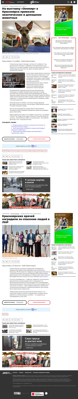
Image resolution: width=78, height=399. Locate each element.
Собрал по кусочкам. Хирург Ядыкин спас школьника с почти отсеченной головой (67, 76)
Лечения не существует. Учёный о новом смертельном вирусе (66, 252)
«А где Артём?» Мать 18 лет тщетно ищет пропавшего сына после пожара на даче (66, 263)
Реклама (21, 372)
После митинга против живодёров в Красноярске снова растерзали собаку (40, 163)
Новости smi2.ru (7, 209)
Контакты (15, 372)
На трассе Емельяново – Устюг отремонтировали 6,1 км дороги (40, 326)
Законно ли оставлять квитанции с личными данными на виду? (64, 60)
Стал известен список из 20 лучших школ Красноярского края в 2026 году (64, 54)
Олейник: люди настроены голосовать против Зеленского (65, 115)
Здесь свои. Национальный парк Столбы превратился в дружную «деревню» (63, 66)
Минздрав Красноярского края (9, 258)
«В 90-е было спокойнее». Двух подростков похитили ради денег (66, 257)
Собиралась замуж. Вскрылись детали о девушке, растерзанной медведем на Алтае (66, 268)
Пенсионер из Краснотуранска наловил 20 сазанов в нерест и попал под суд (16, 326)
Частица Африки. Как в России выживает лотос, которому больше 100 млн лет (66, 101)
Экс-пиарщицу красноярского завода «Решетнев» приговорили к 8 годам (63, 48)
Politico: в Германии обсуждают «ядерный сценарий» (65, 125)
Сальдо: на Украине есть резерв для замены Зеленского (66, 120)
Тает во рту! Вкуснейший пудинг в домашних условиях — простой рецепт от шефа (66, 86)
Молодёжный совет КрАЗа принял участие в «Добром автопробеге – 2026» (15, 331)
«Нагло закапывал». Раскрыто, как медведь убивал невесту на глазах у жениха (66, 248)
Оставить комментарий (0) (39, 139)
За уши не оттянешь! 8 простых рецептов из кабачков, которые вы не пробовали (67, 273)
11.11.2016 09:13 (5, 6)
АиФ (48, 53)
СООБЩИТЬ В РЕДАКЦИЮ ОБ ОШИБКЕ (41, 372)
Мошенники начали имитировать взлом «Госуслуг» (66, 110)
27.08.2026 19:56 (5, 213)
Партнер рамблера (25, 393)
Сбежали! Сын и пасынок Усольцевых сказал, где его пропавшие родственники (67, 91)
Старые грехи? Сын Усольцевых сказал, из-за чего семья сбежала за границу (66, 81)
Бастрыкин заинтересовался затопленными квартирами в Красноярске (63, 42)
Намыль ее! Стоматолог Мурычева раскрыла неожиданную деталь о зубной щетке (66, 96)
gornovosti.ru (44, 276)
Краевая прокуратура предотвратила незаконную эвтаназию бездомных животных (40, 168)
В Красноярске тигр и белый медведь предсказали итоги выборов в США (15, 163)
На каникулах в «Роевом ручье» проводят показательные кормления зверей (16, 168)
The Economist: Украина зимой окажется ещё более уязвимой (65, 130)
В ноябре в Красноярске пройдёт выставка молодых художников (17, 172)
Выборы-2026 (28, 372)
